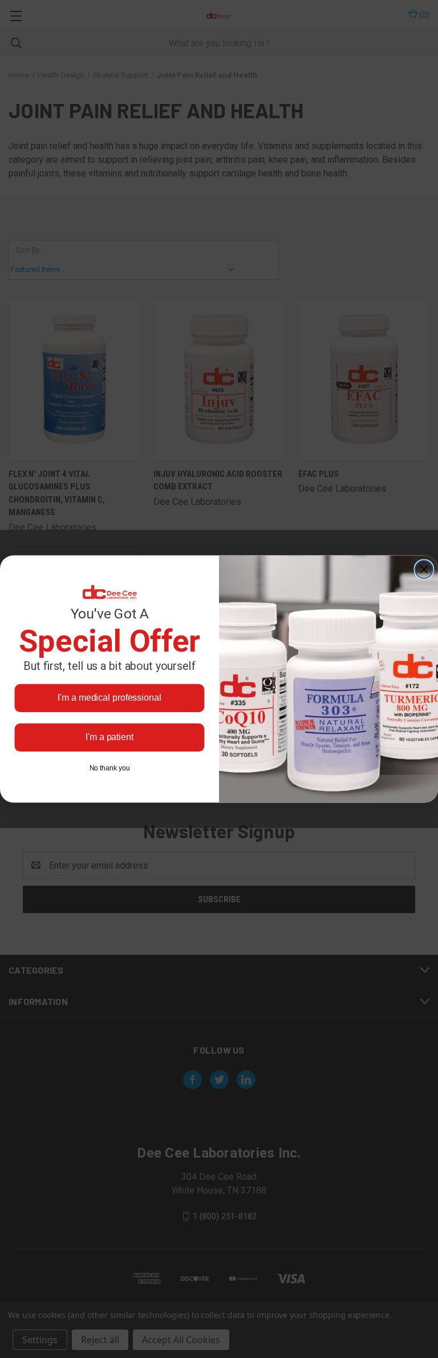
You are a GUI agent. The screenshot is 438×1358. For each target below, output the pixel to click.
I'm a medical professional (109, 697)
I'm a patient (109, 737)
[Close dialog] (424, 569)
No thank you (110, 768)
